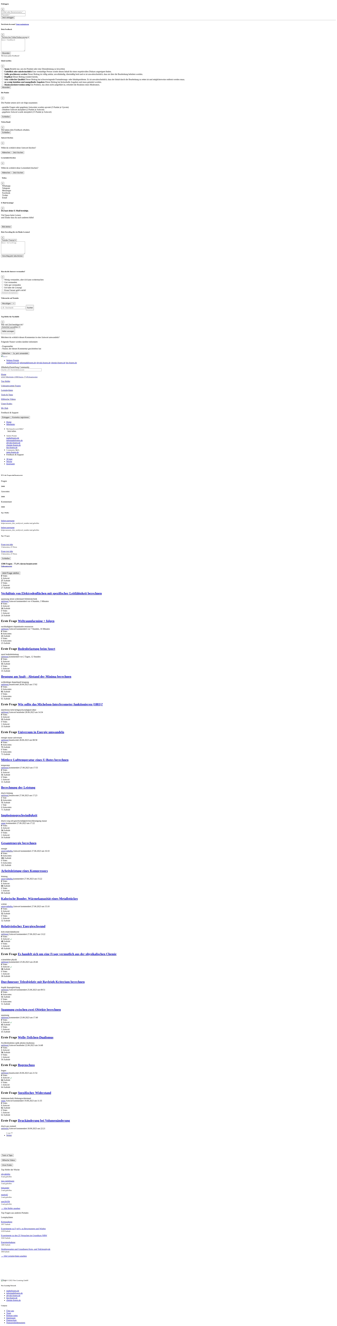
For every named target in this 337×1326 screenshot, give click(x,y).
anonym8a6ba (7, 851)
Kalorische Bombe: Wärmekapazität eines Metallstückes (39, 898)
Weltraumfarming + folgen (36, 621)
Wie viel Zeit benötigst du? (12, 324)
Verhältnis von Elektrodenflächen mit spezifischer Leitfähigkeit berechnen (51, 593)
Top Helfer (5, 381)
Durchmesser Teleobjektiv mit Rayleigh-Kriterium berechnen (43, 981)
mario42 (4, 1195)
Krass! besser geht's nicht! (15, 290)
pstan (3, 823)
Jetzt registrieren (22, 24)
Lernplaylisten (7, 390)
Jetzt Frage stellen (10, 573)
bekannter (5, 1188)
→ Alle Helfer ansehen (10, 1208)
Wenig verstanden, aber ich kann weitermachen (24, 280)
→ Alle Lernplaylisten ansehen (14, 1256)
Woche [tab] (9, 461)
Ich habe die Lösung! (13, 287)
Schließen (6, 117)
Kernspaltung (6, 1222)
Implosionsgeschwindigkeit (19, 815)
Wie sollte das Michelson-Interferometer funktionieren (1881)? (60, 704)
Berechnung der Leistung (18, 787)
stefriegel (5, 601)
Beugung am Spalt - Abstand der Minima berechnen (36, 676)
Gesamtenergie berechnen (18, 843)
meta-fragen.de (12, 452)
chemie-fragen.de (58, 363)
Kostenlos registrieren (20, 417)
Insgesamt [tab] (10, 464)
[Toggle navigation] (6, 356)
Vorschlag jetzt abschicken (12, 256)
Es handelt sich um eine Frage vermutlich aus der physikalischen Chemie (67, 954)
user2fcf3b (5, 1201)
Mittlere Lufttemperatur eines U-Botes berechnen (34, 760)
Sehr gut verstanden (12, 285)
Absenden (6, 53)
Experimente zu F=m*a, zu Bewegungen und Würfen (23, 1229)
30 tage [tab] (9, 459)
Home (19, 375)
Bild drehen (6, 227)
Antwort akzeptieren (9, 293)
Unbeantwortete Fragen (11, 386)
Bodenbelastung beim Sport (36, 648)
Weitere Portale (12, 360)
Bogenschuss (26, 1065)
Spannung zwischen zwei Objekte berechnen (31, 1009)
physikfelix (5, 1174)
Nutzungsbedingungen (15, 1323)
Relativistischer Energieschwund (23, 926)
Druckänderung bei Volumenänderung (44, 1120)
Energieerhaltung (8, 1242)
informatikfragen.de (28, 363)
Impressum (10, 1318)
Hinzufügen (6, 303)
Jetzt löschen (18, 152)
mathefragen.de (12, 363)
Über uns (10, 1311)
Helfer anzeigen (8, 331)
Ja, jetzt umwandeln (20, 353)
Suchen (30, 308)
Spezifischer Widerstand (34, 1092)
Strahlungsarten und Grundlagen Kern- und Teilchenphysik (25, 1249)
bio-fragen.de (71, 363)
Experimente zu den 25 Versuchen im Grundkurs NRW (24, 1235)
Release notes (12, 1315)
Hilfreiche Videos (8, 399)
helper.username (7, 521)
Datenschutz (11, 1320)
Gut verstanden (10, 282)
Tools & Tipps (7, 395)
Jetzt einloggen (8, 18)
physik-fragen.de (43, 363)
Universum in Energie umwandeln (41, 732)
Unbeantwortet (6, 566)
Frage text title (7, 544)
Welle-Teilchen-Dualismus (35, 1037)
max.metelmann (7, 1181)
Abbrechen (6, 152)
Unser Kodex (6, 404)
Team (8, 1313)
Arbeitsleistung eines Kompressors (24, 871)
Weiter (9, 1135)
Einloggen (6, 417)
